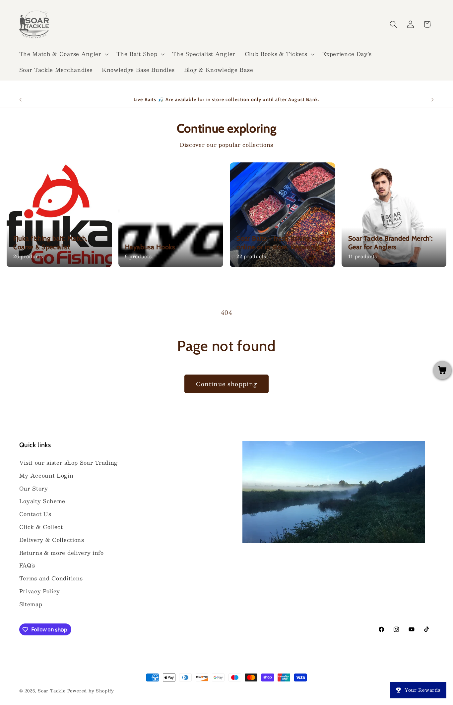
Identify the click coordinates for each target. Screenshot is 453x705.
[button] (63, 54)
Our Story (33, 488)
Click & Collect (41, 526)
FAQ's (27, 565)
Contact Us (35, 513)
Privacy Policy (39, 591)
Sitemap (30, 604)
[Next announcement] (432, 99)
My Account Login (46, 475)
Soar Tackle (52, 690)
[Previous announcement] (20, 99)
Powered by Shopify (90, 690)
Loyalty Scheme (42, 501)
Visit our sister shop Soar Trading (68, 462)
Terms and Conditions (51, 578)
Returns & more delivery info (61, 552)
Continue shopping (226, 383)
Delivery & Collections (51, 539)
